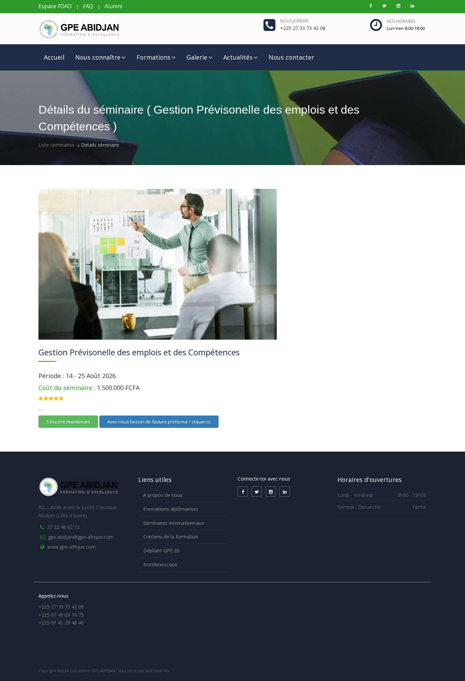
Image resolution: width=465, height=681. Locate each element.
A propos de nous (162, 495)
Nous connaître (98, 57)
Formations (154, 57)
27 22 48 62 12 (63, 527)
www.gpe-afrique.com (71, 547)
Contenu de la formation (170, 536)
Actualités (238, 57)
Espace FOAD (55, 6)
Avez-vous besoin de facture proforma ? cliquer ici (159, 422)
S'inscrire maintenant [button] (68, 422)
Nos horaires (401, 21)
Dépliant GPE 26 (161, 550)
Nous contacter (291, 57)
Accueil (54, 57)
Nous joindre (294, 21)
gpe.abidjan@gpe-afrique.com (81, 537)
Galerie (197, 57)
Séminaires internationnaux (173, 523)
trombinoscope (160, 564)
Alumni (113, 6)
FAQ (88, 6)
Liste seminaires (56, 145)
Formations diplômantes (170, 509)
